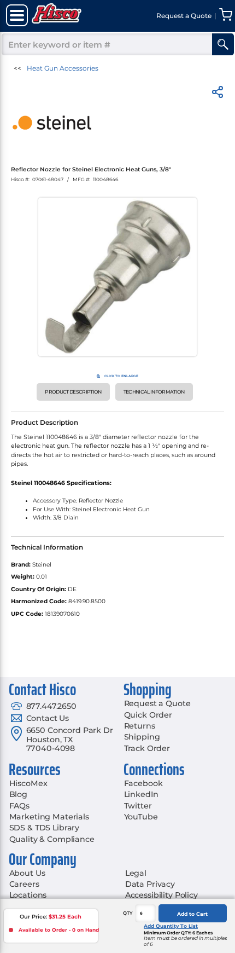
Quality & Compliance (52, 839)
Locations (28, 895)
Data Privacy (150, 884)
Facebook (143, 783)
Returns (139, 725)
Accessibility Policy (161, 895)
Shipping (142, 736)
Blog (18, 794)
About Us (27, 873)
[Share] (217, 93)
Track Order (147, 748)
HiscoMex (28, 783)
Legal (135, 873)
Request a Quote (157, 703)
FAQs (19, 805)
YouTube (141, 816)
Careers (24, 884)
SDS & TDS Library (44, 827)
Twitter (138, 805)
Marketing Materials (49, 816)
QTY (128, 913)
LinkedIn (141, 794)
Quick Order (148, 715)
